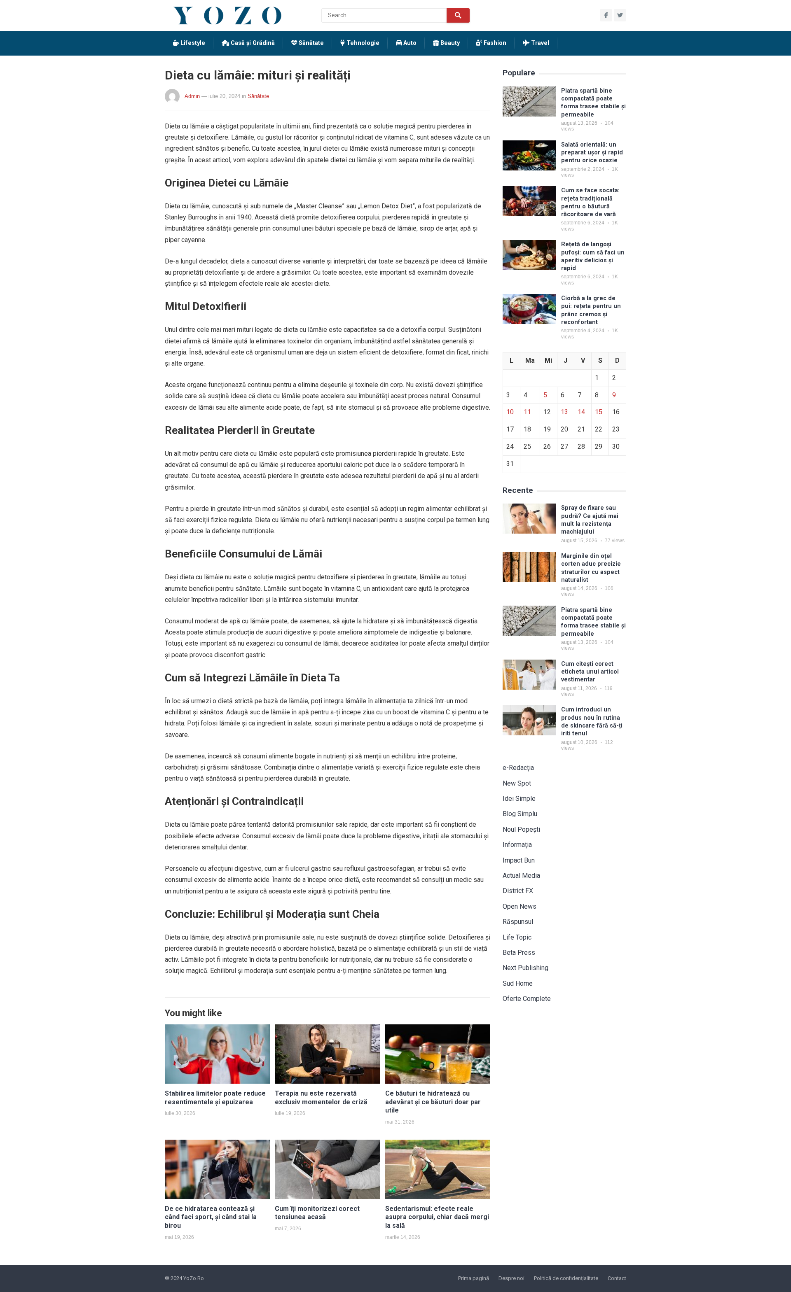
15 (598, 412)
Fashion (494, 43)
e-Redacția (518, 768)
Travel (539, 43)
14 (581, 412)
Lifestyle (192, 43)
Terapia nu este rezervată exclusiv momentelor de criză (321, 1097)
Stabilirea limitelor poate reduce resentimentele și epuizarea (215, 1097)
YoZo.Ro (193, 1278)
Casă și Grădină (252, 43)
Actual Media (521, 875)
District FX (518, 891)
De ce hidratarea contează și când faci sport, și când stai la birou (211, 1217)
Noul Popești (521, 829)
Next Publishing (525, 968)
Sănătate (310, 43)
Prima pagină (473, 1278)
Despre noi (511, 1278)
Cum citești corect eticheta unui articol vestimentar (590, 671)
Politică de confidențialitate (566, 1278)
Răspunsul (518, 922)
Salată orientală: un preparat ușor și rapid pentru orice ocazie (592, 152)
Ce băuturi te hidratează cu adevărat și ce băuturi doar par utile (433, 1102)
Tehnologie (362, 43)
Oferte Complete (527, 999)
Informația (517, 845)
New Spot (517, 783)
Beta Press (519, 952)
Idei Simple (519, 798)
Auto (409, 43)
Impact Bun (519, 860)
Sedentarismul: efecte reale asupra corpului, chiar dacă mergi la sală (437, 1217)
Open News (519, 906)
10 (510, 412)
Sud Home (518, 983)
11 (527, 412)
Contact (617, 1278)
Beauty (449, 43)
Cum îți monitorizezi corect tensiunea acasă (317, 1213)
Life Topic (517, 937)
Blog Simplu (520, 814)
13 (564, 412)
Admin (192, 96)
